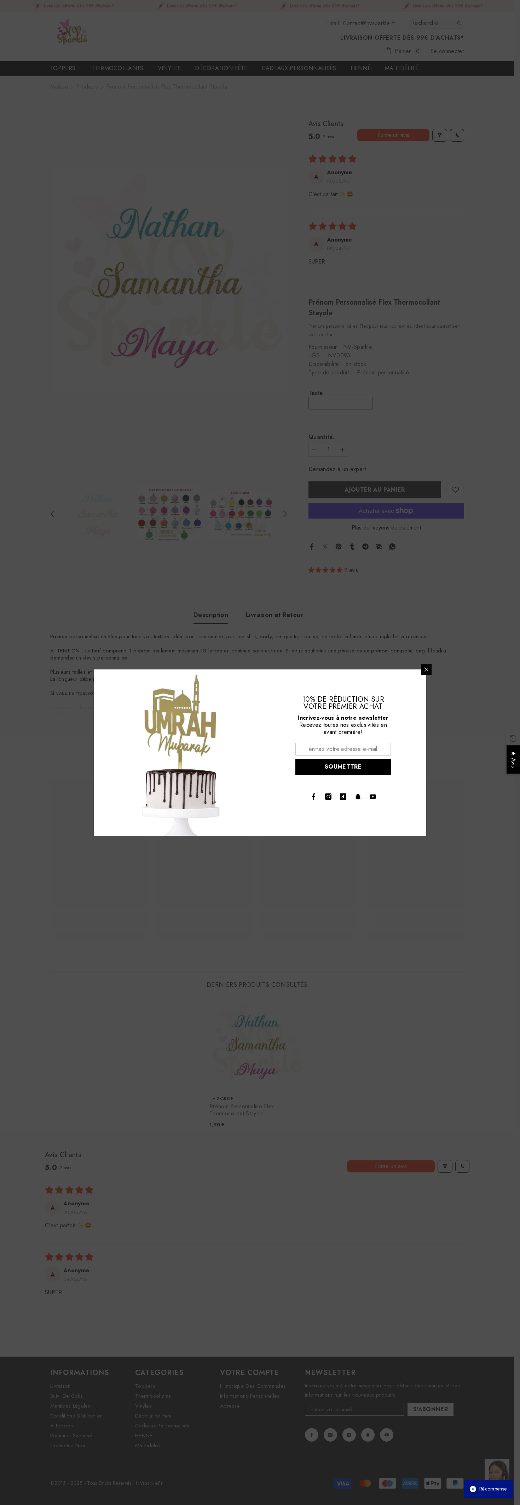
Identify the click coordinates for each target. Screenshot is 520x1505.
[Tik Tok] (343, 796)
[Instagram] (328, 796)
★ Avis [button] (513, 759)
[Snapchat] (358, 796)
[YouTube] (372, 796)
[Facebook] (313, 796)
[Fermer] (426, 669)
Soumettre (343, 767)
